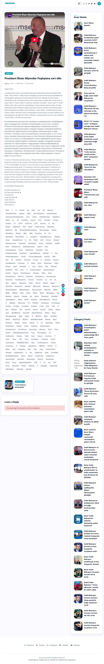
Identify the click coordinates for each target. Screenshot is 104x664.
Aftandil (50, 210)
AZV (36, 223)
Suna (33, 336)
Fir (12, 260)
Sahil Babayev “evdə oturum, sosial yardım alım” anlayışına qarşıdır (91, 154)
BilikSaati (9, 230)
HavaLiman (48, 263)
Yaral (7, 366)
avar (39, 220)
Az (15, 223)
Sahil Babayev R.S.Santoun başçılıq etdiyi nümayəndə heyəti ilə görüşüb (91, 378)
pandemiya (45, 303)
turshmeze (9, 346)
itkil (16, 270)
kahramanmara (49, 270)
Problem (34, 306)
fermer (23, 256)
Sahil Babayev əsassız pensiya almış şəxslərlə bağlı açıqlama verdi (90, 600)
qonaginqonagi (11, 316)
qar (21, 309)
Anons (34, 217)
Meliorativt (36, 286)
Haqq (33, 263)
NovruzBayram (45, 299)
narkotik (54, 296)
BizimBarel (9, 233)
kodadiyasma (10, 276)
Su (50, 332)
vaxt (13, 349)
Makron (13, 283)
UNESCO (42, 346)
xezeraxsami (10, 359)
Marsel (38, 283)
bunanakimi (20, 237)
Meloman (46, 286)
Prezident (25, 306)
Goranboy (21, 263)
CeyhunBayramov (45, 237)
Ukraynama (32, 346)
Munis (37, 296)
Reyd (54, 319)
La (46, 280)
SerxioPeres (22, 329)
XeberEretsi (39, 356)
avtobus (8, 223)
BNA (31, 233)
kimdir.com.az (44, 660)
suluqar (19, 336)
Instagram (53, 645)
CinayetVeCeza (17, 240)
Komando (29, 276)
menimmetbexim (11, 289)
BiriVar (54, 230)
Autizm (33, 220)
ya (44, 362)
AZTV (20, 223)
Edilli (7, 246)
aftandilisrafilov (11, 213)
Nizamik (34, 299)
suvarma (48, 336)
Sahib (58, 323)
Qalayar (14, 309)
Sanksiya (34, 326)
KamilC (8, 273)
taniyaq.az (71, 660)
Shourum (42, 329)
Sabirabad (49, 323)
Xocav (14, 362)
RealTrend (16, 319)
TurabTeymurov (42, 342)
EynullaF (46, 253)
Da (30, 240)
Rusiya (24, 323)
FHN (54, 256)
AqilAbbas (56, 217)
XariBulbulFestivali (12, 356)
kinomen (36, 273)
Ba (53, 223)
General (56, 260)
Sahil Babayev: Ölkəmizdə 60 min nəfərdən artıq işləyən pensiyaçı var (91, 111)
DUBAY (57, 243)
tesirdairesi (10, 342)
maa (7, 283)
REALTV (25, 319)
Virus (41, 349)
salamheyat (10, 326)
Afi (43, 210)
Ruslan (32, 323)
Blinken (18, 233)
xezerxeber (50, 359)
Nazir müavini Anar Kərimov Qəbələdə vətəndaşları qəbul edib (90, 406)
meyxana (48, 289)
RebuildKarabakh (36, 319)
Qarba (50, 309)
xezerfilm (20, 359)
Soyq (33, 332)
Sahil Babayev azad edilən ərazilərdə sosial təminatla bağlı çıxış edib (91, 139)
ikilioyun (53, 266)
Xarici (23, 356)
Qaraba (27, 309)
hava (39, 263)
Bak (24, 227)
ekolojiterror (16, 246)
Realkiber (53, 316)
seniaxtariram (10, 329)
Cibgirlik (57, 237)
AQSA (8, 220)
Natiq (20, 299)
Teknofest (44, 339)
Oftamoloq (21, 303)
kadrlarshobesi (35, 270)
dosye (41, 243)
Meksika (27, 286)
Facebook (30, 645)
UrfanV (50, 346)
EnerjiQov (39, 250)
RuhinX (17, 323)
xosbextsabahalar (25, 362)
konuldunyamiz (20, 280)
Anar (28, 217)
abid (33, 210)
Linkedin (64, 645)
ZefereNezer (10, 369)
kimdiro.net (63, 660)
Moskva (24, 296)
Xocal (7, 362)
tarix (26, 339)
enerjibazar (29, 250)
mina (22, 293)
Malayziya (22, 283)
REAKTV (38, 316)
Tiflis (32, 342)
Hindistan (23, 266)
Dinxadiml (22, 243)
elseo (12, 83)
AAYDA (21, 210)
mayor (52, 283)
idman (40, 266)
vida (35, 349)
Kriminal (39, 280)
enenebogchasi (11, 250)
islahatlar (9, 270)
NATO (26, 299)
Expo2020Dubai (35, 253)
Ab (28, 210)
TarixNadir (34, 339)
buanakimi (9, 237)
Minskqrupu (50, 293)
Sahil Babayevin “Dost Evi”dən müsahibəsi (91, 167)
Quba (20, 316)
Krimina (31, 280)
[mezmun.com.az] (10, 3)
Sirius (56, 329)
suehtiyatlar (10, 336)
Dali (42, 240)
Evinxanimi (23, 253)
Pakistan (35, 303)
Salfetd (19, 326)
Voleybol (8, 352)
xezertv (40, 359)
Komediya (9, 280)
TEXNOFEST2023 (22, 342)
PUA (47, 306)
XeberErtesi (50, 356)
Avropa (55, 220)
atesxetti (25, 220)
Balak (30, 227)
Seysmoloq (32, 329)
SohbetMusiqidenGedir (20, 332)
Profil (41, 306)
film (7, 260)
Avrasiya (47, 220)
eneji (46, 246)
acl (39, 210)
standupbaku (41, 332)
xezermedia (31, 359)
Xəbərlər (9, 73)
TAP (20, 339)
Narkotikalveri (10, 299)
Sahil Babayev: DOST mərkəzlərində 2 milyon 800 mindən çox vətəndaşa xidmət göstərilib (91, 55)
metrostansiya (37, 289)
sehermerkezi (45, 326)
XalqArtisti (38, 352)
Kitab (43, 273)
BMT (25, 233)
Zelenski (28, 369)
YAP (54, 362)
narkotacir (45, 296)
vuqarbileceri (18, 352)
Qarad (35, 309)
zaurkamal (53, 366)
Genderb (47, 260)
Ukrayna (23, 346)
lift (51, 280)
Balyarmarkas (40, 227)
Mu (31, 296)
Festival (47, 256)
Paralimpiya (56, 303)
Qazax (58, 309)
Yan (49, 362)
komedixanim (51, 276)
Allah (29, 213)
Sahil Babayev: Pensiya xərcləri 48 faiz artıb (90, 613)
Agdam (21, 213)
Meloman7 (55, 286)
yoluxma (31, 366)
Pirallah (16, 306)
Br (45, 233)
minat (28, 293)
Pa (29, 303)
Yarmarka (15, 366)
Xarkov (30, 356)
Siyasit (8, 332)
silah (50, 329)
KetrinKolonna (25, 273)
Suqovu (40, 336)
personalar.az (33, 660)
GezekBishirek (10, 263)
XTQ (35, 362)
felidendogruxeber (12, 256)
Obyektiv (12, 303)
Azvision (43, 223)
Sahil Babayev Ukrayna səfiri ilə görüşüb (91, 70)
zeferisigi (20, 369)
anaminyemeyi (52, 213)
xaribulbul (54, 352)
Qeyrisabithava (37, 313)
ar (13, 220)
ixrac (22, 270)
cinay (7, 240)
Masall (45, 283)
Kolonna (20, 276)
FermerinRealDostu (35, 256)
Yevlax (24, 366)
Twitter (41, 645)
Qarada (43, 309)
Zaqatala (44, 366)
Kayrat (15, 273)
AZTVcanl (28, 223)
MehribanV (18, 286)
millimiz (15, 293)
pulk (53, 306)
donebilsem (32, 243)
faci (56, 253)
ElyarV (39, 246)
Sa (42, 323)
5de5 (7, 210)
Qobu (53, 313)
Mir (58, 293)
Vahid (8, 349)
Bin (16, 230)
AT (18, 220)
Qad (7, 309)
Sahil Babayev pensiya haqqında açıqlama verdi (91, 625)
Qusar (27, 316)
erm (46, 250)
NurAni (55, 299)
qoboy (47, 313)
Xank (46, 352)
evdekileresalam (11, 253)
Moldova (8, 296)
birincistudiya (44, 230)
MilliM (8, 293)
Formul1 (18, 260)
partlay (8, 306)
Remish (47, 319)
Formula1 (27, 260)
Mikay (55, 289)
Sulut (26, 336)
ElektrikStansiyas (29, 246)
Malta (31, 283)
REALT (8, 319)
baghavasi (16, 227)
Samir (26, 326)
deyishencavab (11, 243)
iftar (46, 266)
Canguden (33, 237)
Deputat (56, 240)
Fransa (35, 260)
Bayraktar (51, 227)
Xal (31, 352)
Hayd (56, 263)
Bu (49, 233)
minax (35, 293)
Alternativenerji (38, 213)
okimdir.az (54, 660)
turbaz (53, 342)
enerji (20, 250)
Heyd (15, 266)
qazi (7, 313)
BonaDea (38, 233)
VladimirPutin (50, 349)
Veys (29, 349)
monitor (16, 296)
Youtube (76, 645)
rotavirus (9, 323)
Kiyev (50, 273)
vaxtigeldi (21, 349)
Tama (14, 339)
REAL (46, 316)
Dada (36, 240)
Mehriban (9, 286)
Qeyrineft (26, 313)
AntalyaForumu (45, 217)
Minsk (42, 293)
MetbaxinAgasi (24, 289)
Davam (48, 240)
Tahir (7, 339)
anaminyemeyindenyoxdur (14, 217)
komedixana (39, 276)
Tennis (53, 339)
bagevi (8, 227)
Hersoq (8, 266)
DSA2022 (49, 243)
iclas (33, 266)
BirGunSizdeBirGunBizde (28, 230)
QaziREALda (16, 313)
